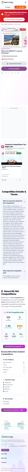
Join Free (21, 7)
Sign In (8, 7)
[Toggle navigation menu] (25, 2)
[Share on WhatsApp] (15, 73)
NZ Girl (3, 297)
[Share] (6, 73)
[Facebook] (2, 446)
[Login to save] (16, 180)
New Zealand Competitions (7, 24)
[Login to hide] (19, 180)
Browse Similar (14, 68)
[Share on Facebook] (9, 73)
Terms (22, 468)
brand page (4, 306)
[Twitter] (5, 446)
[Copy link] (18, 73)
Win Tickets (17, 24)
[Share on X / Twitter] (12, 73)
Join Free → (5, 450)
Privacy (17, 468)
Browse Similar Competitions (15, 19)
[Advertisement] (14, 89)
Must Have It (4, 169)
